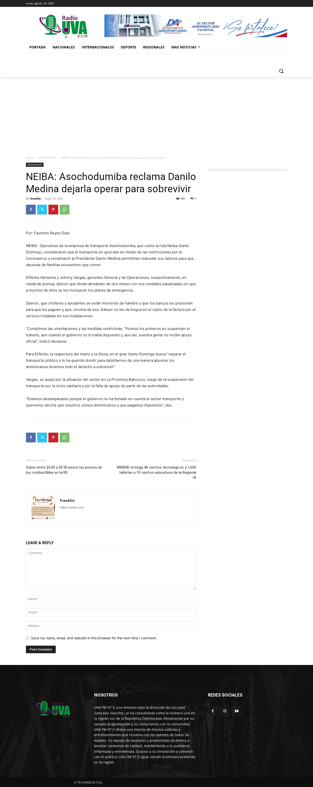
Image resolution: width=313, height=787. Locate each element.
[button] (281, 71)
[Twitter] (42, 209)
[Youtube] (236, 711)
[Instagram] (224, 711)
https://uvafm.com (72, 507)
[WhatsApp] (64, 209)
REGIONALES (47, 158)
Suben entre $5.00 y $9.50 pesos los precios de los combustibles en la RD (64, 470)
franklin (35, 198)
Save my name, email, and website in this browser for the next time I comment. (94, 638)
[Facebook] (31, 209)
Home (30, 158)
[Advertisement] (156, 113)
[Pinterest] (53, 209)
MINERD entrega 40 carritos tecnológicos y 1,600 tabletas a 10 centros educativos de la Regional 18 (156, 472)
